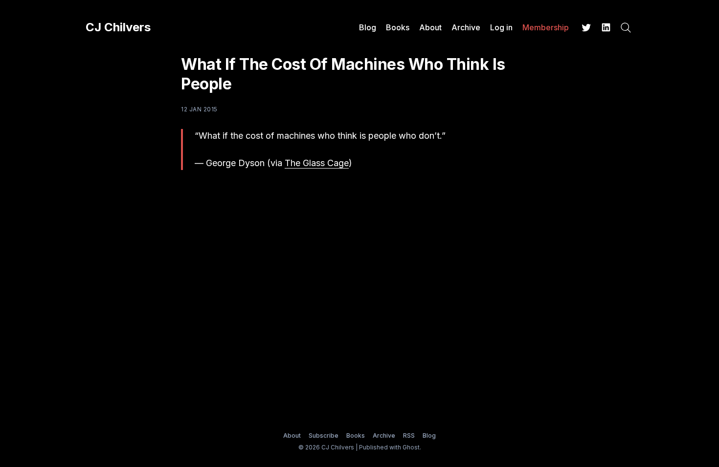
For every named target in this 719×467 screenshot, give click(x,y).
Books (397, 27)
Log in (501, 27)
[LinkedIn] (606, 27)
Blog (367, 27)
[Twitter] (586, 27)
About (430, 27)
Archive (465, 27)
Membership (545, 27)
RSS (409, 435)
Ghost (411, 447)
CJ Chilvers (118, 27)
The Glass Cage (317, 163)
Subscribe (323, 435)
